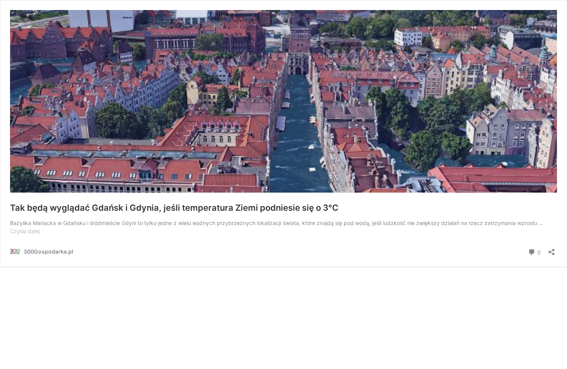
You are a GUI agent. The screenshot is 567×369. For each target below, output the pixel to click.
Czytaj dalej (25, 231)
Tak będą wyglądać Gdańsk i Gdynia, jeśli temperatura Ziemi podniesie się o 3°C (174, 208)
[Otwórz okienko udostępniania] (551, 250)
